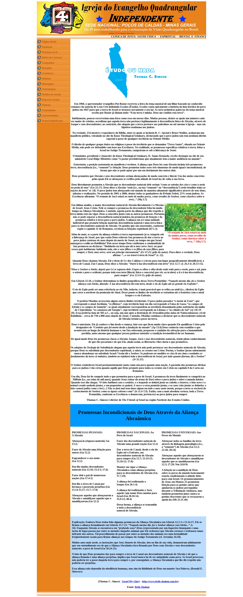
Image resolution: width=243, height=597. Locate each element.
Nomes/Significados (52, 120)
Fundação (47, 47)
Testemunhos (49, 89)
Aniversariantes (50, 115)
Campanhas (48, 62)
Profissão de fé (49, 52)
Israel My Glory (131, 581)
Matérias (46, 78)
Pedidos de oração (51, 94)
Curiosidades (49, 110)
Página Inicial (49, 41)
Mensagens (48, 83)
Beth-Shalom (142, 587)
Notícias (46, 105)
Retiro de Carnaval (52, 57)
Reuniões (47, 68)
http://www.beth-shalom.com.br (160, 581)
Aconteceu (47, 73)
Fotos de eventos (51, 99)
